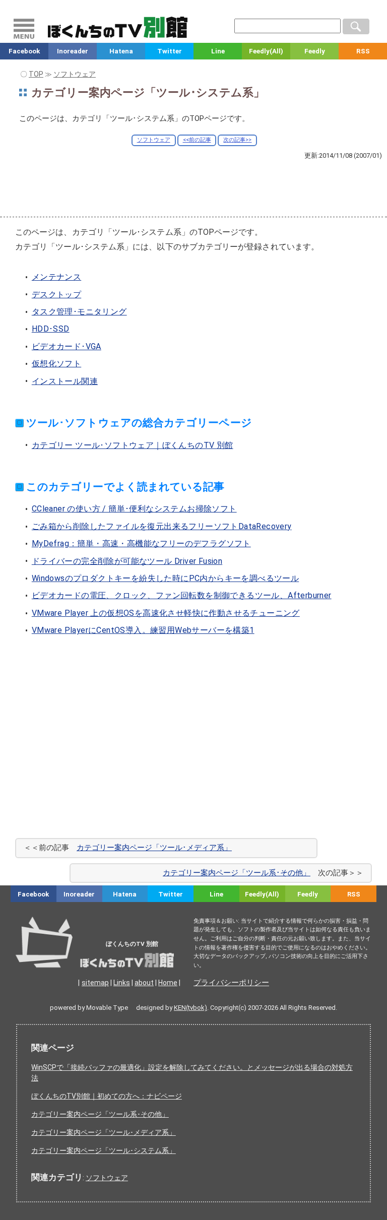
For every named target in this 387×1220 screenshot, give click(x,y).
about (144, 983)
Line (218, 51)
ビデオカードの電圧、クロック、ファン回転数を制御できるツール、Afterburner (182, 595)
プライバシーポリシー (231, 982)
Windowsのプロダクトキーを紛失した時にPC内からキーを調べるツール (165, 578)
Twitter (169, 51)
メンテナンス (56, 277)
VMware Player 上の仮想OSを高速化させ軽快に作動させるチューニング (166, 613)
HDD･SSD (51, 329)
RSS (363, 51)
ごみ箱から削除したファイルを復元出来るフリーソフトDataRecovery (162, 526)
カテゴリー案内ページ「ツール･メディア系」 (154, 847)
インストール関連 (65, 381)
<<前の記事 (197, 140)
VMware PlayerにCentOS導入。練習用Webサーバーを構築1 (143, 630)
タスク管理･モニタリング (79, 311)
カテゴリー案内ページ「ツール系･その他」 (236, 872)
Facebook (24, 51)
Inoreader (72, 51)
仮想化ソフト (56, 363)
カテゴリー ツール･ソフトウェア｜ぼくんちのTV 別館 (132, 445)
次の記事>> (237, 140)
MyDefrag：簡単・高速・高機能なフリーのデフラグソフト (141, 543)
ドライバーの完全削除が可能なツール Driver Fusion (127, 561)
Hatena (121, 51)
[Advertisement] (193, 187)
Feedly (314, 51)
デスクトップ (56, 294)
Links (121, 983)
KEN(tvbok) (190, 1007)
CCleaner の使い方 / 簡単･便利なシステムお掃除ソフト (134, 508)
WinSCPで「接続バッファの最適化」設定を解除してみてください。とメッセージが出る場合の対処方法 (192, 1072)
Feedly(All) (266, 51)
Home (167, 983)
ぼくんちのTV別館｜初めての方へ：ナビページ (106, 1096)
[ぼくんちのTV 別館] (122, 957)
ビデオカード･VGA (66, 346)
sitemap (95, 983)
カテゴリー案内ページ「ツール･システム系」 (103, 1150)
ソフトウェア (153, 140)
